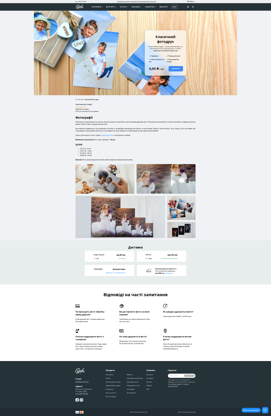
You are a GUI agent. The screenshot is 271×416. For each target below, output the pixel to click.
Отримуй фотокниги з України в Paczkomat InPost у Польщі (136, 1)
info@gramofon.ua (81, 382)
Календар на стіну (133, 385)
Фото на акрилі (111, 396)
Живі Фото (163, 7)
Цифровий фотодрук (113, 385)
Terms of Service (183, 412)
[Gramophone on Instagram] (81, 400)
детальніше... (169, 273)
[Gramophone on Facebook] (77, 400)
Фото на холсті (111, 393)
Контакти (149, 375)
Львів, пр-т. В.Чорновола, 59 (115, 273)
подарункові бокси (107, 135)
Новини (149, 385)
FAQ (147, 389)
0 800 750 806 (82, 1)
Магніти (129, 375)
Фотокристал (131, 393)
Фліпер (108, 378)
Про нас (149, 382)
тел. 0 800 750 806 (81, 394)
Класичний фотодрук (113, 382)
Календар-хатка (132, 382)
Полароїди (109, 389)
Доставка (149, 378)
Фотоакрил (131, 389)
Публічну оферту (176, 384)
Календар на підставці (135, 378)
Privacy (193, 412)
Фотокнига (109, 375)
